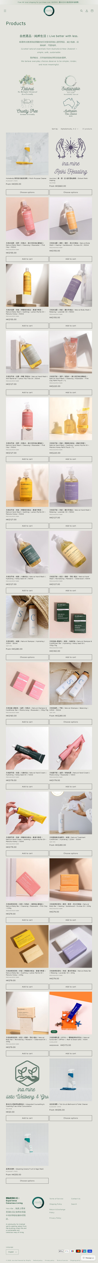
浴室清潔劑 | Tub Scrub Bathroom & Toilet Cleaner (68, 1104)
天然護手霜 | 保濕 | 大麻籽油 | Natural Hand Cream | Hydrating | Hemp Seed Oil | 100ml (26, 774)
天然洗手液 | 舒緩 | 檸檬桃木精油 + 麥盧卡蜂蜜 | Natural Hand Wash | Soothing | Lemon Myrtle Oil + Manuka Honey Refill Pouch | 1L (69, 445)
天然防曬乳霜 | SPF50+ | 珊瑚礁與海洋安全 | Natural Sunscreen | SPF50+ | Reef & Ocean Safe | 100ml (69, 1038)
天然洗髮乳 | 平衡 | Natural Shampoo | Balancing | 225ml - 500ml (68, 709)
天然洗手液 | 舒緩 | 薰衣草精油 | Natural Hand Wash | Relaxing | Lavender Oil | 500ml (70, 511)
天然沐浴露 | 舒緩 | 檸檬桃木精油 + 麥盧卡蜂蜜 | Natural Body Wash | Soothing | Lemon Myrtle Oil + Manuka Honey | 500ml (25, 312)
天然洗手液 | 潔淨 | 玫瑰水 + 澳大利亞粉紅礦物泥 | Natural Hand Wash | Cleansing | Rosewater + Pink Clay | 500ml (25, 445)
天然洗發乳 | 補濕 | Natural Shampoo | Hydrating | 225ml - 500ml (25, 642)
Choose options (27, 192)
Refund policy (37, 1260)
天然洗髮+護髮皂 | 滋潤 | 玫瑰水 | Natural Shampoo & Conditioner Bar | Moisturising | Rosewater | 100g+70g (27, 709)
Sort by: (55, 129)
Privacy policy (49, 1260)
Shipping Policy (55, 1204)
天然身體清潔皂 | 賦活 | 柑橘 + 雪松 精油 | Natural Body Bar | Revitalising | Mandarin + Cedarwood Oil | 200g (26, 1039)
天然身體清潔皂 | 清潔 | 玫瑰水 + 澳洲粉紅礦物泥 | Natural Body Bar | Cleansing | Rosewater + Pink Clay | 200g (26, 906)
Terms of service (62, 1260)
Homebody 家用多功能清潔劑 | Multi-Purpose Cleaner (26, 178)
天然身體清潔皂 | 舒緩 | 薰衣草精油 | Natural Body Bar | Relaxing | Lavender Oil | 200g (70, 972)
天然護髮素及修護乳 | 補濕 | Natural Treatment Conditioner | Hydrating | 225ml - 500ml (67, 838)
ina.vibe (14, 1260)
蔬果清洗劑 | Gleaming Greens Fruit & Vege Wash (25, 1169)
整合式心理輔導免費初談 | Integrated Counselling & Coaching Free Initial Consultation (25, 1105)
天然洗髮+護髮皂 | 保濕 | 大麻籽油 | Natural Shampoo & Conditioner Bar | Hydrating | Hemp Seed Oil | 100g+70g (70, 643)
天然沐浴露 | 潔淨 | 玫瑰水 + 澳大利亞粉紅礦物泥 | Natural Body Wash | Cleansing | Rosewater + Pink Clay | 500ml (25, 245)
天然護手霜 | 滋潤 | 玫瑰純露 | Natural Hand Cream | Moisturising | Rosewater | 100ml (69, 774)
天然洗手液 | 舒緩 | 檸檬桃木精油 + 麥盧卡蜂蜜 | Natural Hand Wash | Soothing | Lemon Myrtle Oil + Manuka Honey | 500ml (26, 512)
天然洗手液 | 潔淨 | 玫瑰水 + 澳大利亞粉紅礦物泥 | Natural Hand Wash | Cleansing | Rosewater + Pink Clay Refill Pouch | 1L (69, 378)
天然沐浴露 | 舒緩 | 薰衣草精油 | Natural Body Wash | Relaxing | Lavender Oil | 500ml (70, 311)
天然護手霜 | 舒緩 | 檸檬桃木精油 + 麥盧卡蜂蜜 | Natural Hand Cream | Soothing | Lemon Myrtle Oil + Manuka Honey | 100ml (26, 839)
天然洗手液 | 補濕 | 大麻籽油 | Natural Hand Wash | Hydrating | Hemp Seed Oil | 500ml (26, 578)
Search (74, 1204)
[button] (5, 10)
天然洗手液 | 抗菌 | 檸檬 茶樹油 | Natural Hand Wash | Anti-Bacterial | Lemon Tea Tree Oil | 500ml (27, 377)
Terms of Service (56, 1199)
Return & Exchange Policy (57, 1210)
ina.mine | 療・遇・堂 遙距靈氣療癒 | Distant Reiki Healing (68, 179)
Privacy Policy (55, 1218)
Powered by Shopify (24, 1260)
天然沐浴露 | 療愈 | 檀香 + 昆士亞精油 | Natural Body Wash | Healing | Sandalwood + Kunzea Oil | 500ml (69, 244)
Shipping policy (75, 1260)
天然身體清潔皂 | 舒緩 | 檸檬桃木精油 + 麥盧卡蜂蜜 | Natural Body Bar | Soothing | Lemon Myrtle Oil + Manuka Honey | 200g (26, 973)
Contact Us (75, 1199)
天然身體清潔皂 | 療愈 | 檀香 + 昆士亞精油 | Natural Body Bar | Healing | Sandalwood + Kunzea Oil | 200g (70, 905)
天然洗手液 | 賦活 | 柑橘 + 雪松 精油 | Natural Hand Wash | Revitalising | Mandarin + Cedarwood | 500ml (69, 578)
